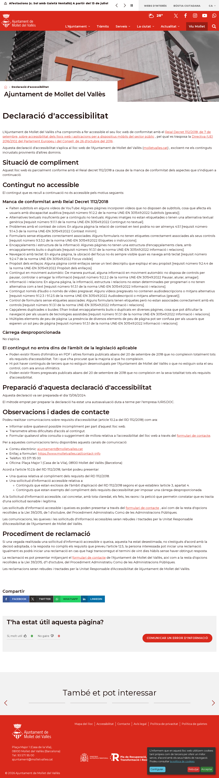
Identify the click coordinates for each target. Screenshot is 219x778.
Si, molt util (14, 636)
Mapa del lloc (84, 724)
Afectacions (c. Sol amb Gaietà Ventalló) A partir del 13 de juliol (58, 3)
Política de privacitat (164, 724)
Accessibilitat (105, 724)
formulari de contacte (193, 436)
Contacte (123, 724)
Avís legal (140, 724)
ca (211, 5)
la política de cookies (182, 761)
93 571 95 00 (25, 755)
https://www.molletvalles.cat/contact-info (69, 454)
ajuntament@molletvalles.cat (60, 449)
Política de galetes (194, 724)
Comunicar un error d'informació (177, 638)
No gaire (43, 636)
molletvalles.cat (156, 148)
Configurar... (158, 769)
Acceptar (206, 769)
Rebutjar (193, 769)
